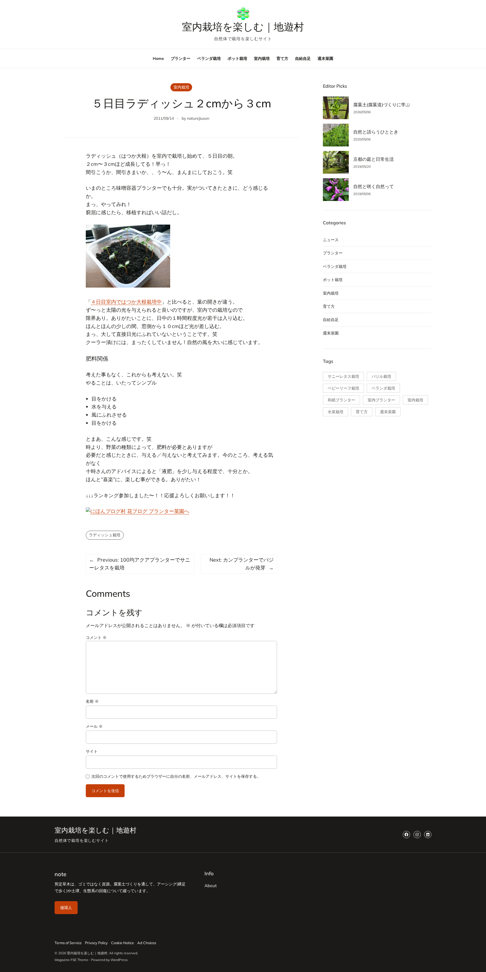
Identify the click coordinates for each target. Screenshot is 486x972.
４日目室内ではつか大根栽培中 (126, 302)
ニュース (331, 239)
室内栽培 (181, 87)
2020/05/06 (362, 139)
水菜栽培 (335, 411)
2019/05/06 (362, 194)
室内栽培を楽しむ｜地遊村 (243, 26)
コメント (96, 637)
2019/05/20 (362, 166)
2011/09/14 (164, 118)
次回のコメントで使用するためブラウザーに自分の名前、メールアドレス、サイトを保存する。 (176, 776)
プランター (333, 253)
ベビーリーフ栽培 (343, 388)
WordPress (119, 960)
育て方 (329, 306)
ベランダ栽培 (334, 266)
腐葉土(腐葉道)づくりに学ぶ (381, 104)
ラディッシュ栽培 (104, 534)
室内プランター (381, 400)
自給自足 (331, 319)
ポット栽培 (333, 279)
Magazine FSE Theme (71, 960)
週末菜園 (331, 333)
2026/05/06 (362, 112)
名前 (92, 701)
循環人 (66, 907)
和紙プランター (341, 400)
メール (94, 726)
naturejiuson (198, 118)
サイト (92, 751)
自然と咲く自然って (373, 186)
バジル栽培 (381, 376)
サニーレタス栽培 (343, 376)
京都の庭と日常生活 (373, 159)
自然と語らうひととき (375, 132)
